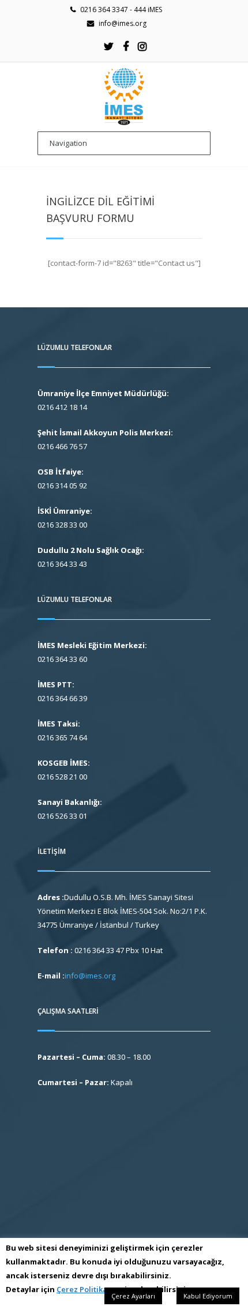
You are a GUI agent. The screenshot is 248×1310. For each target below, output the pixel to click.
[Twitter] (109, 46)
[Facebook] (126, 46)
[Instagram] (142, 46)
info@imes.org (122, 23)
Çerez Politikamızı (90, 1289)
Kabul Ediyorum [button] (207, 1296)
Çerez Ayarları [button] (133, 1296)
